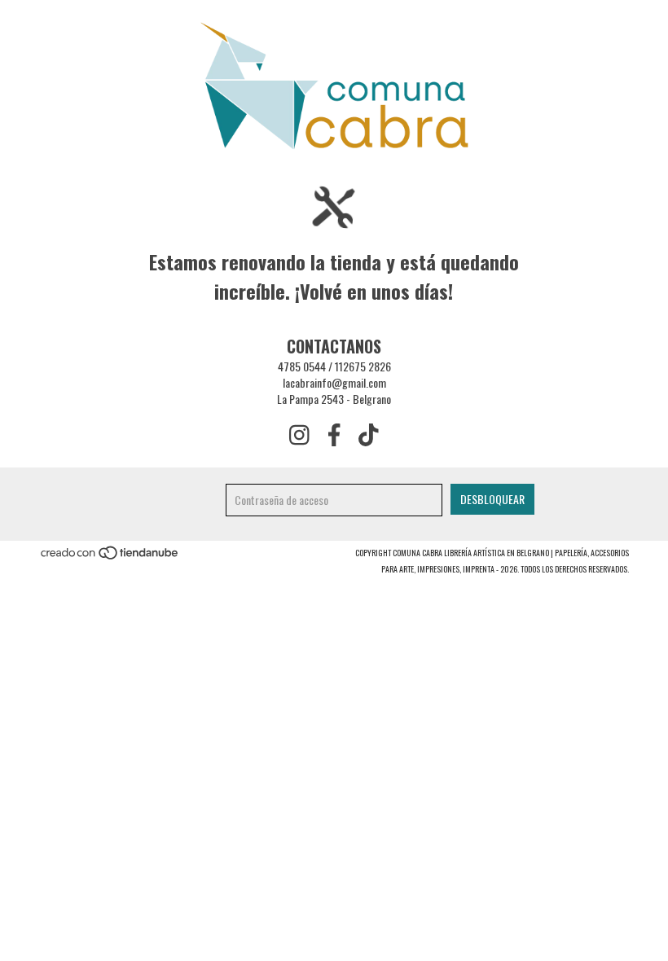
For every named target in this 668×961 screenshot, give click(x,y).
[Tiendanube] (110, 557)
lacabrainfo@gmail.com (334, 382)
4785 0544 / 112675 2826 (334, 366)
